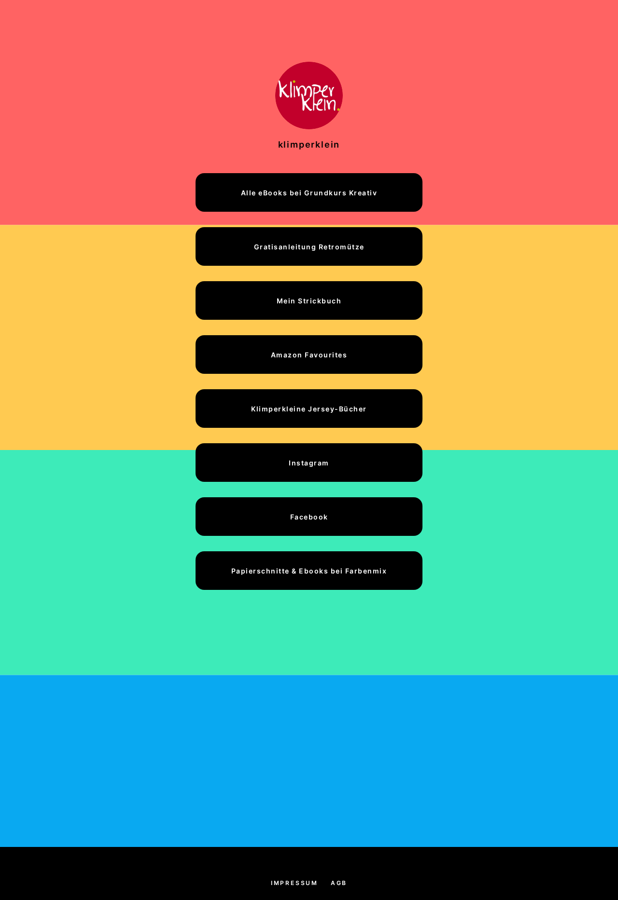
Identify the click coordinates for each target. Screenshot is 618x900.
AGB (339, 882)
